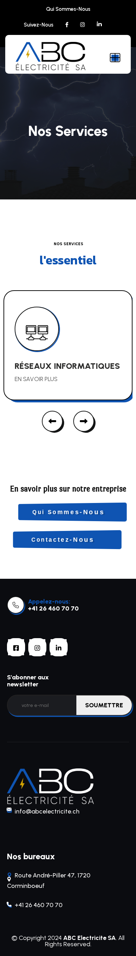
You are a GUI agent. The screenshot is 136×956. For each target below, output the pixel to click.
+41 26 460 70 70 (53, 608)
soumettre (104, 705)
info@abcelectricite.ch (47, 811)
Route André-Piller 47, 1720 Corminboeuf (48, 880)
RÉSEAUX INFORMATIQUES (67, 366)
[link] (15, 605)
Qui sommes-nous (68, 9)
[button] (52, 421)
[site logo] (50, 56)
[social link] (66, 25)
